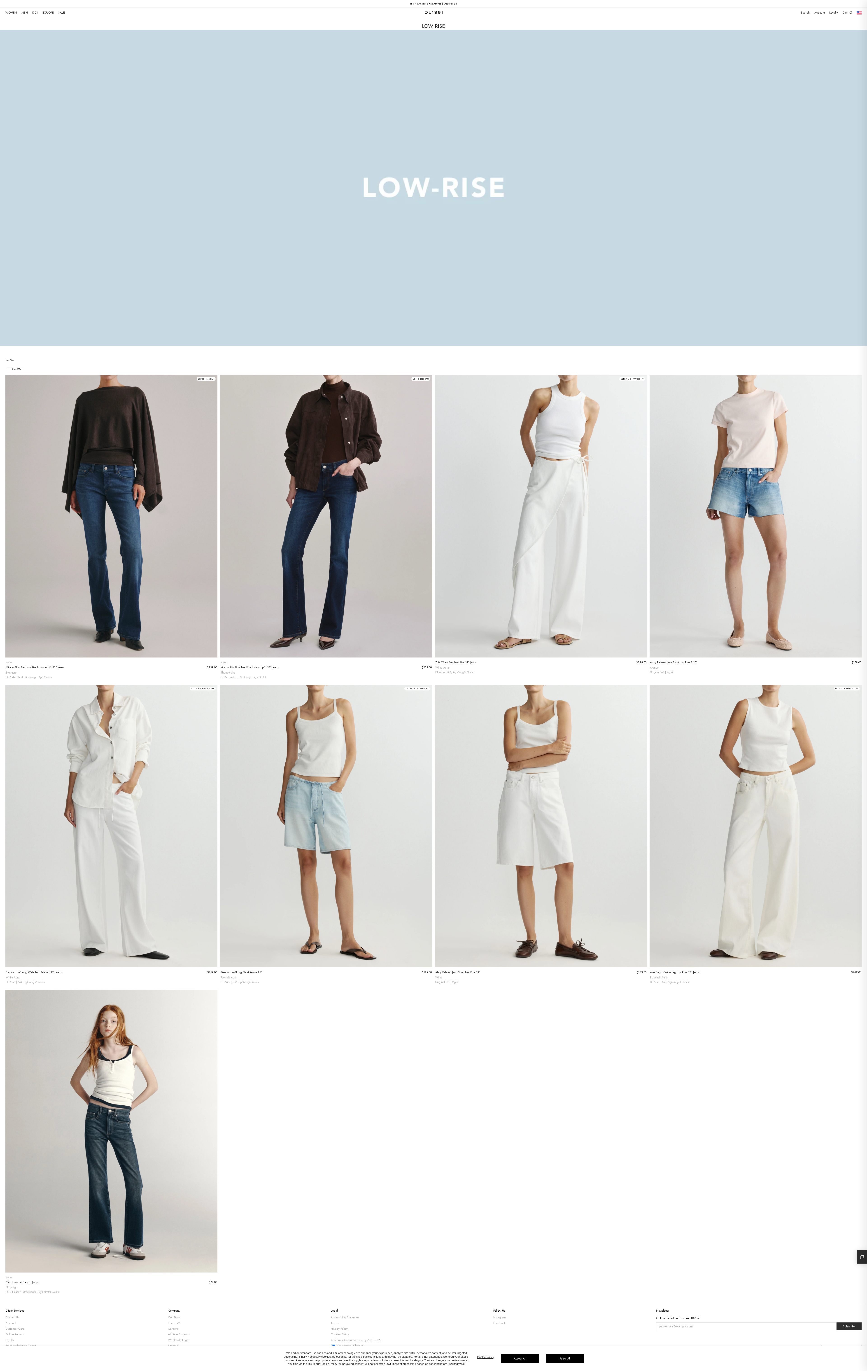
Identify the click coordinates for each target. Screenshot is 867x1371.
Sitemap (173, 1345)
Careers (173, 1329)
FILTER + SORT (14, 369)
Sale (61, 12)
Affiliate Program (178, 1334)
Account (819, 12)
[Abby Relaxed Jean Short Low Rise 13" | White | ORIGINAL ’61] (541, 826)
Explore (48, 12)
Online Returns (14, 1334)
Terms (334, 1323)
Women (11, 12)
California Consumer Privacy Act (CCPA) (356, 1340)
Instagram (499, 1317)
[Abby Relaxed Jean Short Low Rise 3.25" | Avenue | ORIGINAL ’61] (756, 516)
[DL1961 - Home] (434, 13)
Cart (846, 12)
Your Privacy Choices (350, 1345)
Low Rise (9, 360)
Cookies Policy (340, 1334)
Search (805, 12)
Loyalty (833, 12)
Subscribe (849, 1326)
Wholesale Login (178, 1340)
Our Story (174, 1317)
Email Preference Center (20, 1345)
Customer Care (14, 1329)
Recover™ (174, 1323)
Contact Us (12, 1317)
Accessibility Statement (345, 1317)
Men (24, 12)
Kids (35, 12)
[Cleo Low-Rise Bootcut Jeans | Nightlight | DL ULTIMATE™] (111, 1131)
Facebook (499, 1323)
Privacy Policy (339, 1329)
